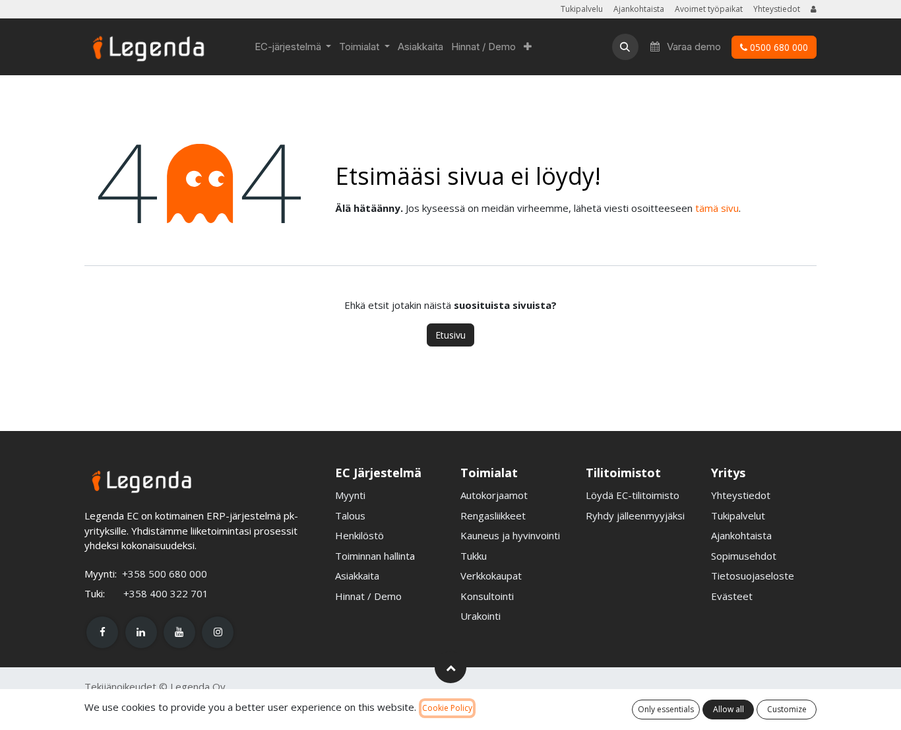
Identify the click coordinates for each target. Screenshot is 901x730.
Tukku (473, 555)
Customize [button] (787, 709)
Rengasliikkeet (493, 515)
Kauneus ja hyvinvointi (510, 535)
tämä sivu (717, 208)
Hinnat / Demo (368, 596)
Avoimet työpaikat (709, 9)
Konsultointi (487, 596)
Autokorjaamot (494, 495)
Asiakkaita (357, 575)
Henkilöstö (359, 535)
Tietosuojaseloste (752, 575)
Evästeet (732, 596)
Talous (350, 515)
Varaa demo (692, 46)
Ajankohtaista (638, 9)
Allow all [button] (728, 709)
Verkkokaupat (491, 575)
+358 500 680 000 (164, 573)
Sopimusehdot (743, 555)
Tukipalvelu (582, 9)
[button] (625, 47)
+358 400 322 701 (165, 593)
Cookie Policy (447, 707)
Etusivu (450, 335)
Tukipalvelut (738, 515)
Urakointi (480, 615)
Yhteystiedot (776, 9)
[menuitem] (293, 47)
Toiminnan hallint (372, 555)
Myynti (350, 495)
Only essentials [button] (666, 709)
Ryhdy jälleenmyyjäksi (635, 515)
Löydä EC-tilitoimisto (632, 495)
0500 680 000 (777, 47)
